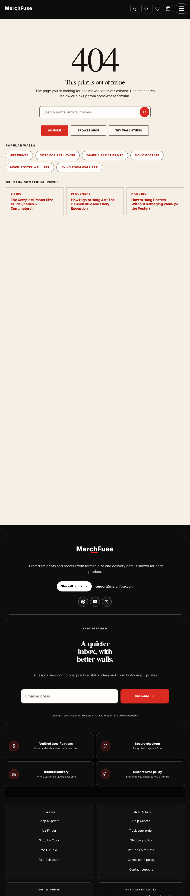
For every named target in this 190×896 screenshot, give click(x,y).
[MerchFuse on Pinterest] (83, 602)
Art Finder (49, 830)
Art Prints (19, 155)
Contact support (141, 869)
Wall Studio (49, 850)
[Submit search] (144, 112)
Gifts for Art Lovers (57, 155)
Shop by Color (49, 840)
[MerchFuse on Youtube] (95, 602)
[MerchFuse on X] (107, 602)
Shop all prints (49, 821)
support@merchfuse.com (114, 586)
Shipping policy (141, 840)
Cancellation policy (141, 860)
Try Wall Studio (128, 130)
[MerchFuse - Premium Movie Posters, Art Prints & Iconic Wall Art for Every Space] (19, 9)
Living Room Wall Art (79, 167)
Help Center (141, 821)
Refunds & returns (141, 850)
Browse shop (88, 130)
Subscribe (142, 696)
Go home (55, 130)
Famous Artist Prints (105, 155)
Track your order (141, 830)
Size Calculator (49, 860)
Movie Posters (147, 155)
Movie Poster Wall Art (30, 167)
